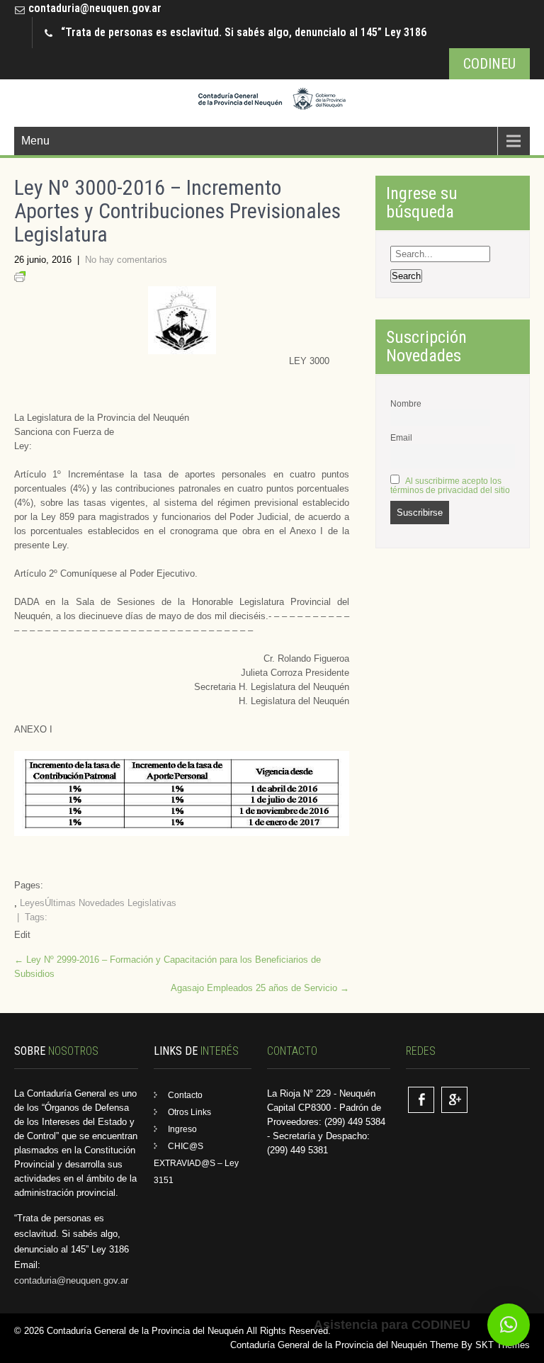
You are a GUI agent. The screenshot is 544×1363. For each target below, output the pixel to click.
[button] (508, 1324)
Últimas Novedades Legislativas (110, 903)
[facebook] (421, 1100)
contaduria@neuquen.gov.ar (95, 8)
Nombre (405, 403)
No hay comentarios (126, 259)
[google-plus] (454, 1100)
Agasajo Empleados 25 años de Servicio (260, 988)
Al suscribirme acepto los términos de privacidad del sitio (450, 485)
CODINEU (489, 63)
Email (401, 437)
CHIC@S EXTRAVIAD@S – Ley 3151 (196, 1163)
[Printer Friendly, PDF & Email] (20, 278)
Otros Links (189, 1112)
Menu (35, 141)
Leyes (32, 903)
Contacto (185, 1095)
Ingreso (182, 1129)
